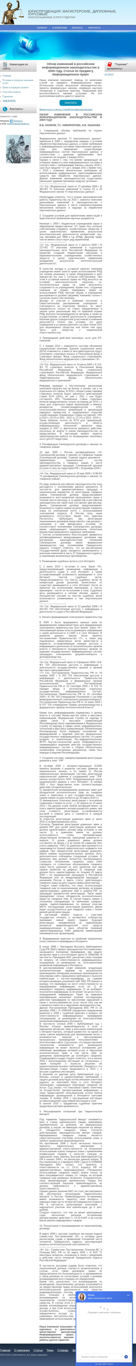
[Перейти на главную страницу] (14, 12)
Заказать (77, 28)
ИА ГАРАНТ (109, 74)
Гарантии (7, 96)
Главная (42, 28)
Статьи (38, 1350)
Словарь (62, 1350)
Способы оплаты (11, 92)
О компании (59, 28)
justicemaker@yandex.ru (18, 124)
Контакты (94, 28)
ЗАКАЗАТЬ (9, 101)
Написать (18, 121)
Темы (50, 1350)
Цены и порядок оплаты (15, 87)
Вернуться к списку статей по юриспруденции (65, 109)
